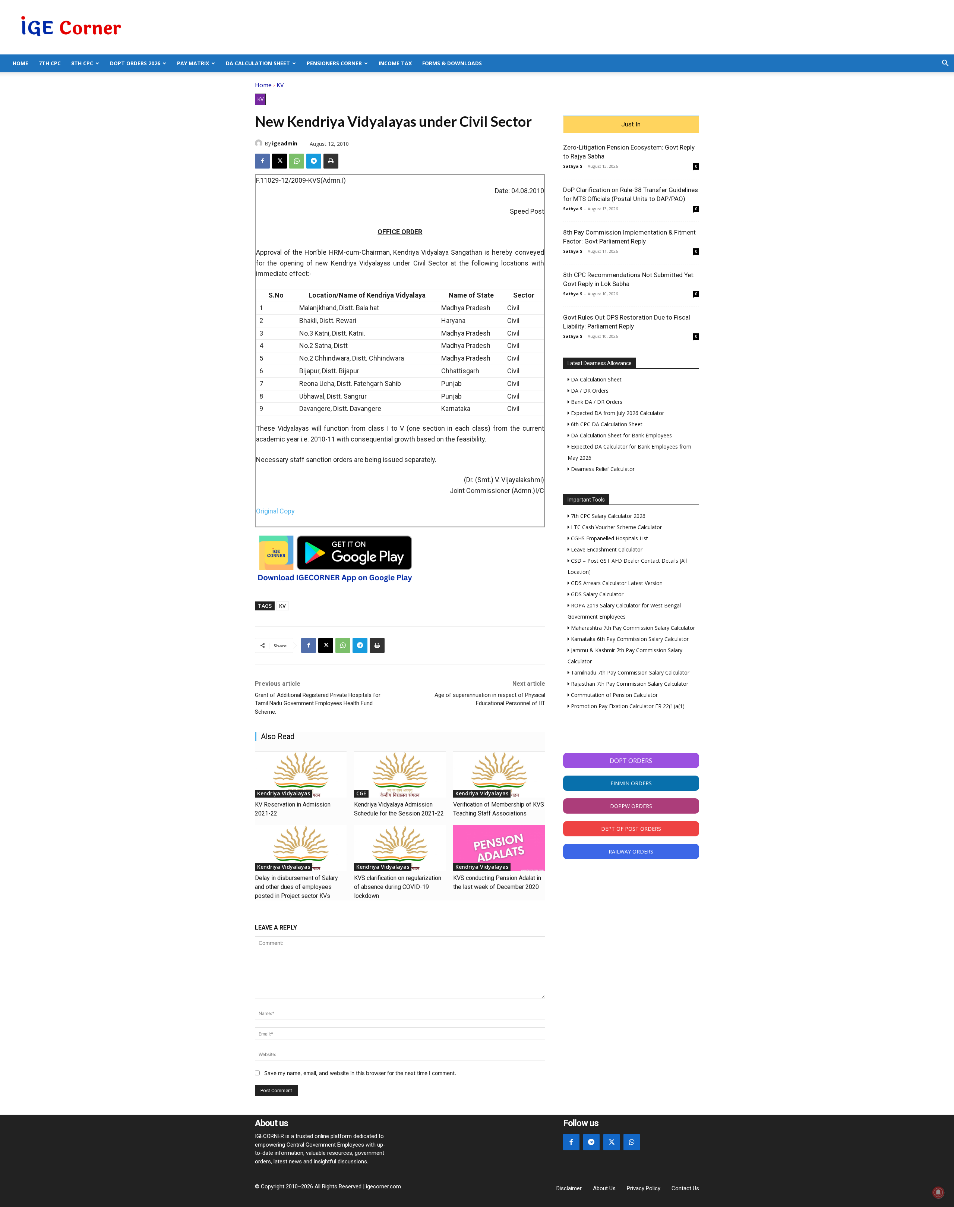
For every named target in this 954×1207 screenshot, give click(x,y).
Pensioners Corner (334, 63)
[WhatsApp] (296, 161)
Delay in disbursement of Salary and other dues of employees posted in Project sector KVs (296, 886)
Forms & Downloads (452, 63)
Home (20, 63)
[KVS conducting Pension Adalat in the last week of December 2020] (499, 848)
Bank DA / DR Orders (595, 401)
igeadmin (284, 143)
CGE (361, 793)
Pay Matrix (193, 63)
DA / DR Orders (589, 390)
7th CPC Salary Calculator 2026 (607, 515)
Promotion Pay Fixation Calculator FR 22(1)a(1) (627, 706)
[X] (279, 161)
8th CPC (82, 63)
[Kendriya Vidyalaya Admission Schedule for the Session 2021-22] (400, 775)
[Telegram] (313, 161)
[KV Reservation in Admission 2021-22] (301, 775)
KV (280, 85)
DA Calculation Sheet (258, 63)
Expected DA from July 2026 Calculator (616, 413)
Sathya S (572, 166)
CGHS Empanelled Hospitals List (608, 538)
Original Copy (275, 511)
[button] (945, 63)
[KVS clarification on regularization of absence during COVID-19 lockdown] (400, 848)
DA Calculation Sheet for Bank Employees (620, 435)
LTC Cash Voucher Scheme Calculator (615, 527)
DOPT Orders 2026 (135, 63)
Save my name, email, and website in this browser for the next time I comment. (360, 1073)
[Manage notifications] (938, 1192)
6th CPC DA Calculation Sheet (605, 424)
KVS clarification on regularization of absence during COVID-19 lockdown (397, 886)
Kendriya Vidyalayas (283, 793)
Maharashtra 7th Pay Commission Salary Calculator (632, 627)
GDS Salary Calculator (596, 594)
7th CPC (50, 63)
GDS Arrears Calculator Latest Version (616, 583)
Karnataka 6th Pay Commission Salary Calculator (629, 638)
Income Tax (395, 63)
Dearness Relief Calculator (602, 468)
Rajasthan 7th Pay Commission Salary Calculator (628, 683)
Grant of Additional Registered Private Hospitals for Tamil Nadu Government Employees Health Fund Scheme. (317, 703)
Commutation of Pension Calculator (613, 694)
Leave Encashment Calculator (605, 549)
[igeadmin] (260, 143)
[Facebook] (262, 161)
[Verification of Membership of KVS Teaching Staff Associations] (499, 775)
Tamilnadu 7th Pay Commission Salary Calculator (629, 672)
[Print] (330, 161)
